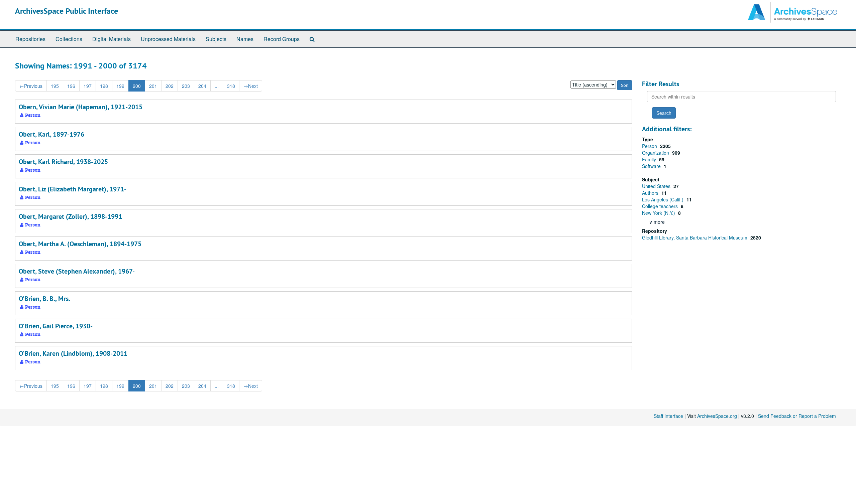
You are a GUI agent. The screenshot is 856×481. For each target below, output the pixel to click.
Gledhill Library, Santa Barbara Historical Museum (695, 237)
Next (250, 86)
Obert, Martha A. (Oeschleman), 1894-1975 (80, 243)
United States (657, 186)
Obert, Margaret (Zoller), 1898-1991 (70, 216)
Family (649, 159)
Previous (30, 86)
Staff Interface (668, 416)
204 (202, 86)
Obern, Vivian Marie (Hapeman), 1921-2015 (80, 107)
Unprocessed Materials (168, 39)
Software (652, 166)
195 (55, 86)
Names (244, 39)
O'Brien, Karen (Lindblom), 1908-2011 (73, 353)
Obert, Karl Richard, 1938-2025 (63, 161)
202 (170, 86)
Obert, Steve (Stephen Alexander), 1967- (77, 271)
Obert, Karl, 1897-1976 (51, 134)
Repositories (30, 39)
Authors (651, 192)
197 (88, 86)
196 (71, 86)
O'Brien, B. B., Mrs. (44, 298)
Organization (656, 152)
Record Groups (281, 39)
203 (186, 86)
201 (153, 86)
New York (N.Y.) (659, 212)
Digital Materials (111, 39)
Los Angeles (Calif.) (663, 199)
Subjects (216, 39)
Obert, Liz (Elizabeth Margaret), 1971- (72, 189)
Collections (69, 39)
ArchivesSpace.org (717, 416)
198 (104, 86)
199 (120, 86)
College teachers (660, 206)
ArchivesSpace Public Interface (66, 11)
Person (650, 146)
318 (231, 86)
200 (137, 86)
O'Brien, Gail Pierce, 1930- (56, 326)
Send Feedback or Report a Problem (797, 416)
